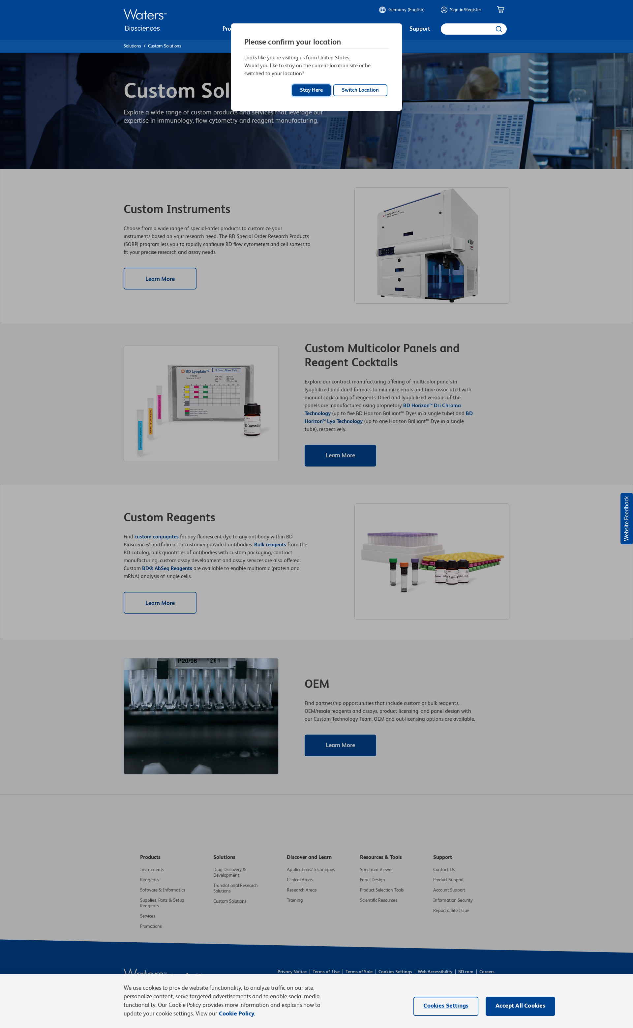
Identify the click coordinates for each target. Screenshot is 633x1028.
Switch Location (360, 90)
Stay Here (311, 90)
